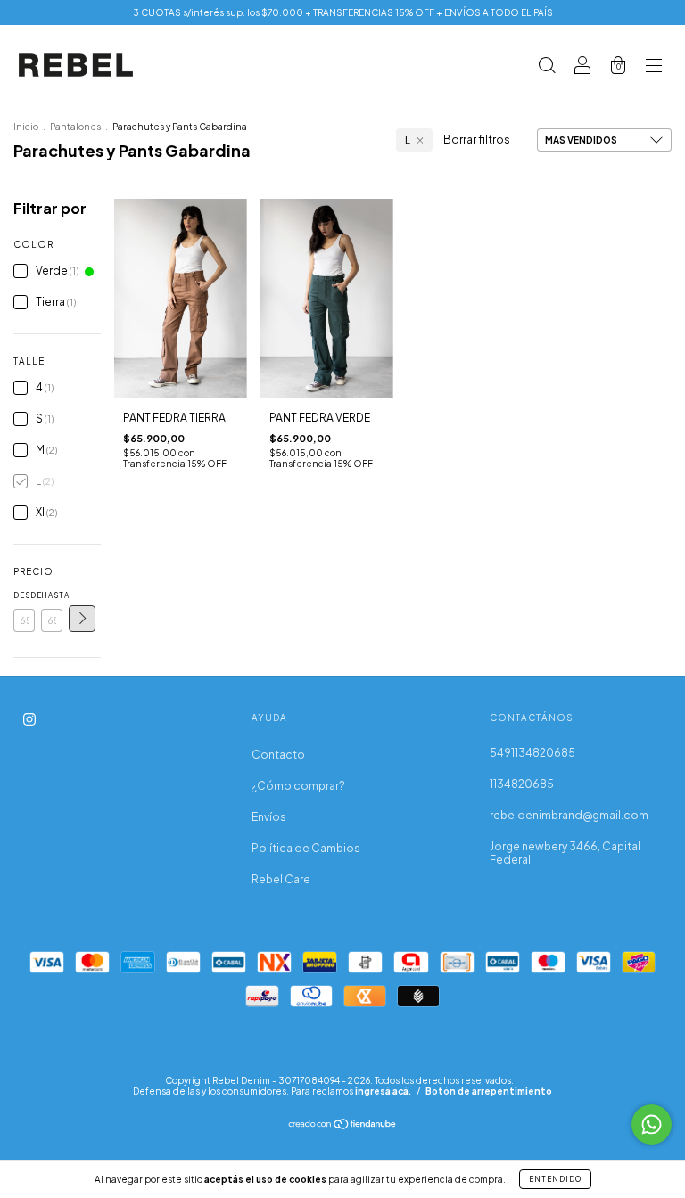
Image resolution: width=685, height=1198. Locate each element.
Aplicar (82, 618)
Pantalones (75, 126)
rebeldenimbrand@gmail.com (569, 815)
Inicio (25, 126)
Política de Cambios (306, 848)
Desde (24, 595)
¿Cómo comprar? (298, 785)
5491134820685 (532, 752)
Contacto (278, 754)
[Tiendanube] (343, 1126)
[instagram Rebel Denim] (29, 719)
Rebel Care (281, 879)
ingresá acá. (383, 1091)
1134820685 (522, 784)
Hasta (51, 595)
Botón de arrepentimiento (488, 1091)
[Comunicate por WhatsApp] (651, 1124)
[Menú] (654, 67)
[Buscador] (547, 67)
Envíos (269, 817)
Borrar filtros (476, 139)
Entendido (555, 1179)
